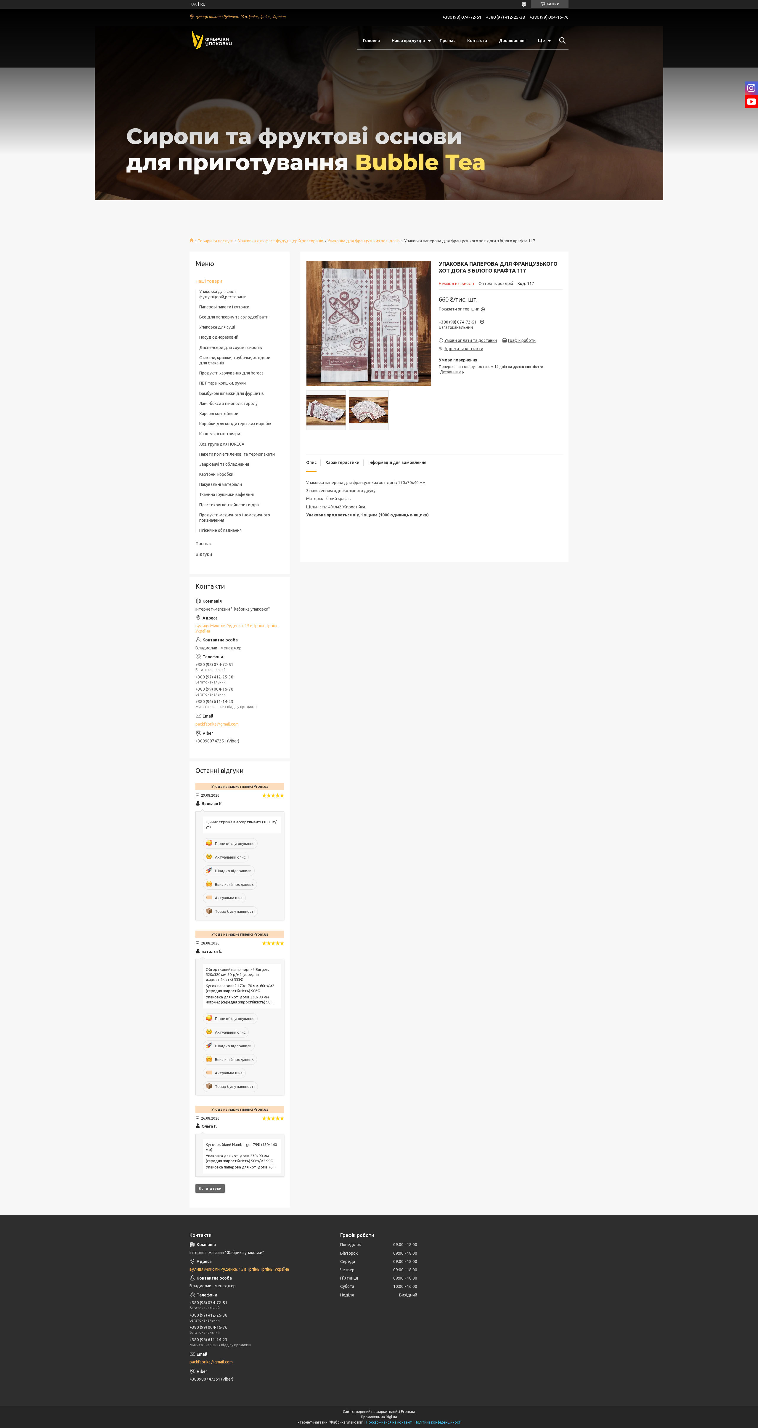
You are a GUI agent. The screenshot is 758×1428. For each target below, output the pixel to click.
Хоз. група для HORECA (221, 444)
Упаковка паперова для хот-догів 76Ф (241, 1167)
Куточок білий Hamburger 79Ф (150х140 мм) (241, 1147)
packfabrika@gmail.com (217, 724)
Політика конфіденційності (438, 1422)
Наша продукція (408, 40)
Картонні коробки (216, 474)
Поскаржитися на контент (389, 1422)
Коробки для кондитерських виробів (235, 423)
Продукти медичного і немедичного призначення (234, 518)
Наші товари (208, 281)
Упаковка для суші (217, 327)
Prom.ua (408, 1411)
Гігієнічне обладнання (220, 530)
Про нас (447, 40)
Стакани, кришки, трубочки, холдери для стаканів (234, 360)
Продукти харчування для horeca (231, 373)
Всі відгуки (210, 1188)
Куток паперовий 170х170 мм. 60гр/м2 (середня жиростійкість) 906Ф (240, 988)
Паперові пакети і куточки (224, 307)
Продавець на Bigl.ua (379, 1417)
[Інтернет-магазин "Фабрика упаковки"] (212, 41)
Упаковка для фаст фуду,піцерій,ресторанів (280, 240)
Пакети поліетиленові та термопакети (237, 454)
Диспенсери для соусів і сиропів (230, 347)
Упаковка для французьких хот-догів (363, 240)
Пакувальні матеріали (220, 484)
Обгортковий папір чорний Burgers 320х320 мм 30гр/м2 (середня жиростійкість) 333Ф (237, 974)
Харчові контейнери (218, 413)
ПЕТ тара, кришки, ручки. (223, 383)
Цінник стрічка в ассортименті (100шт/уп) (241, 824)
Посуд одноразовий (218, 337)
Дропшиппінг (512, 40)
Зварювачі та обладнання (224, 464)
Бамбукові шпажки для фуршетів (231, 393)
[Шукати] (561, 40)
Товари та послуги (216, 240)
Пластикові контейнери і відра (229, 504)
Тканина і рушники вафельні (226, 494)
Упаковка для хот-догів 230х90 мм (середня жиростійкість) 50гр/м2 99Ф (240, 1158)
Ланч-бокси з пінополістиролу (228, 403)
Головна (371, 40)
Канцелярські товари (219, 433)
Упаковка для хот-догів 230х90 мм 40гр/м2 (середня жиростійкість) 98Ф (240, 999)
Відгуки (203, 554)
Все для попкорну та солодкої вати (234, 317)
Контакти (477, 40)
